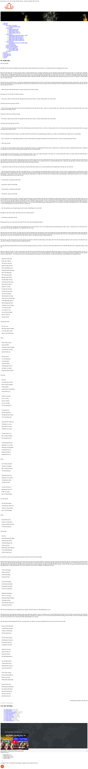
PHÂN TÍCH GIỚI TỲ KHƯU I (16, 37)
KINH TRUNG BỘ (13, 30)
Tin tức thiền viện (7, 55)
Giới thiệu (5, 56)
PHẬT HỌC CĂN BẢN (11, 25)
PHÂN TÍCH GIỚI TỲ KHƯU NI (16, 40)
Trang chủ (5, 23)
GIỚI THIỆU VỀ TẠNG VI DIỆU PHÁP (18, 42)
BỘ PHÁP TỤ (12, 44)
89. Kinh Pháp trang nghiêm (10, 712)
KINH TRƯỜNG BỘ (13, 29)
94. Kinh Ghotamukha (9, 716)
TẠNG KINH (9, 28)
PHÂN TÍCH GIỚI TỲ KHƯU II (16, 39)
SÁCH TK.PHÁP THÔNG (12, 46)
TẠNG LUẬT (9, 34)
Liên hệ (5, 57)
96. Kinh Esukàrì (8, 719)
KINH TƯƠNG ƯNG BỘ (14, 33)
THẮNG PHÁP (9, 41)
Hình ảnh (5, 52)
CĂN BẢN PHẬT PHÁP (14, 26)
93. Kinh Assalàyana (8, 715)
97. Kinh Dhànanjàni (8, 720)
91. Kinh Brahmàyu (8, 714)
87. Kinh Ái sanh (8, 709)
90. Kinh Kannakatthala (9, 713)
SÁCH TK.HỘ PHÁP (11, 45)
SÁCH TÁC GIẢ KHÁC (11, 47)
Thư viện (5, 24)
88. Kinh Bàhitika (8, 710)
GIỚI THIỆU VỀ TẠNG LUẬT (16, 36)
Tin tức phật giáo (7, 53)
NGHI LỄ (8, 51)
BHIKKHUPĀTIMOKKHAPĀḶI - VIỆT (18, 35)
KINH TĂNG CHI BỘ (14, 31)
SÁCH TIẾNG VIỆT (13, 49)
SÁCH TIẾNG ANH (13, 50)
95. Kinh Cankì (7, 718)
